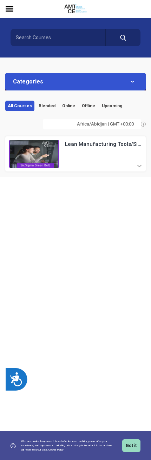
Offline (88, 105)
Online (68, 105)
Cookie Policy (56, 449)
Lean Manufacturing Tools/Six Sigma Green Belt (102, 144)
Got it (131, 445)
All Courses (20, 105)
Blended (47, 105)
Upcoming (112, 105)
